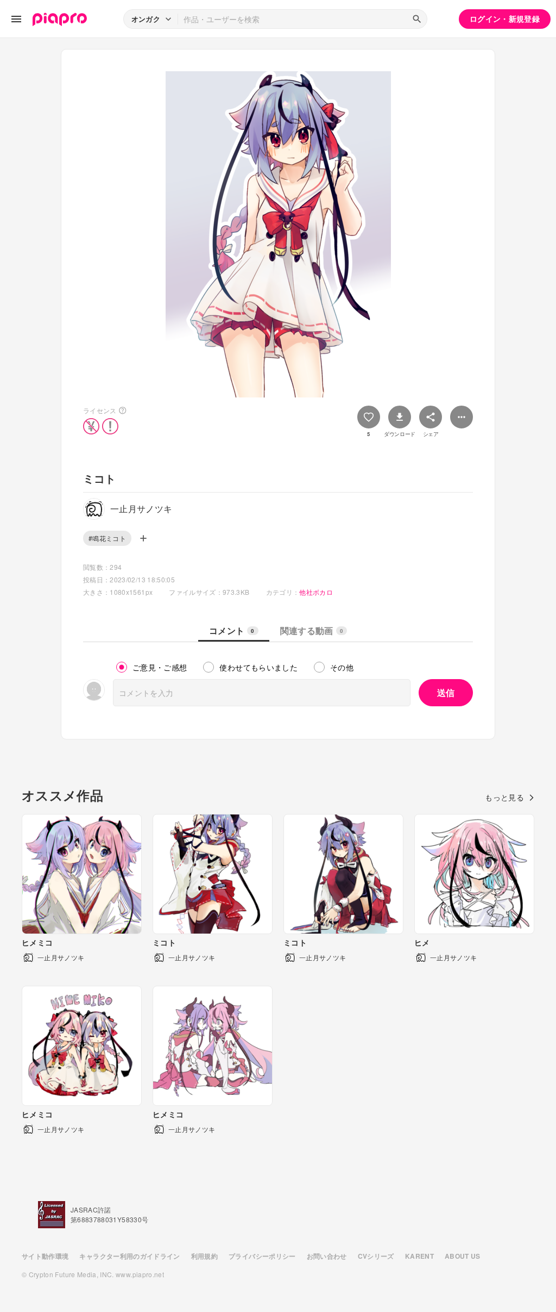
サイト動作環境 (45, 1256)
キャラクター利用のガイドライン (129, 1256)
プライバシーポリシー (262, 1256)
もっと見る (504, 797)
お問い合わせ (327, 1256)
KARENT (419, 1256)
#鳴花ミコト (107, 538)
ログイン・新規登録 (505, 18)
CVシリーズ (376, 1256)
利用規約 (204, 1256)
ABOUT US (463, 1256)
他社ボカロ (316, 591)
